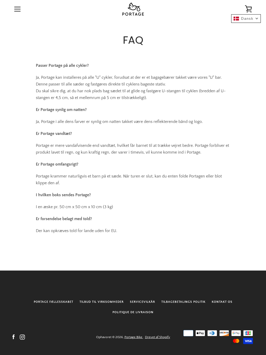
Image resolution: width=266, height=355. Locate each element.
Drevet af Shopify (157, 337)
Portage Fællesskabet (53, 302)
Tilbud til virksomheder (101, 302)
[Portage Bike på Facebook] (13, 336)
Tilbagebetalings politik (183, 302)
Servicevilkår (142, 302)
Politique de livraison (133, 312)
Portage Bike (133, 337)
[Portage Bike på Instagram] (22, 336)
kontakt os (222, 302)
